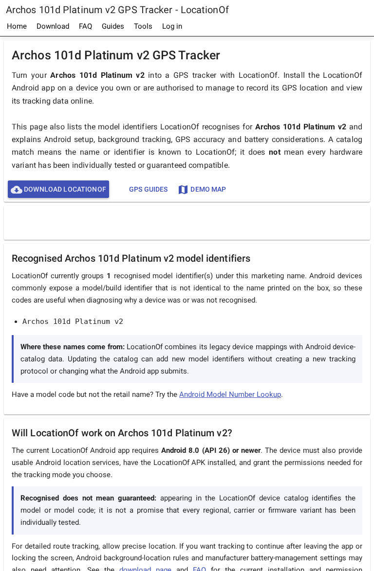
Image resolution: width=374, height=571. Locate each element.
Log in (172, 26)
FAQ (85, 26)
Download (53, 26)
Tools (143, 26)
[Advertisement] (187, 222)
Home (17, 26)
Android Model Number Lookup (230, 394)
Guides (113, 26)
